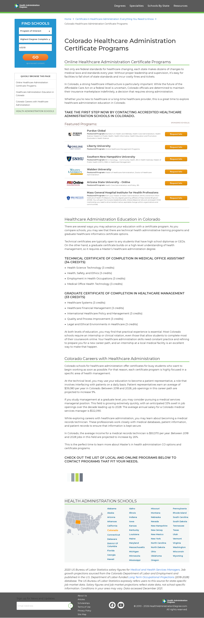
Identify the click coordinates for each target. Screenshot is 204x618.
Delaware (112, 539)
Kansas (133, 526)
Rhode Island (180, 513)
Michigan (134, 551)
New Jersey (157, 530)
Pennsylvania (180, 508)
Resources (180, 5)
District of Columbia (112, 545)
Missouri (155, 508)
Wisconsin (178, 551)
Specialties (136, 5)
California (112, 526)
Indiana (133, 517)
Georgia (111, 555)
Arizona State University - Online (108, 182)
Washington (179, 547)
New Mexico (157, 534)
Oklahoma (156, 556)
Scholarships (84, 603)
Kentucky (134, 530)
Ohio (153, 551)
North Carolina (158, 543)
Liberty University (99, 146)
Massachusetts (137, 547)
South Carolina (180, 517)
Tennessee (178, 526)
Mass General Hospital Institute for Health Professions (122, 192)
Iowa (131, 521)
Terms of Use (84, 607)
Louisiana (134, 534)
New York (156, 538)
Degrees (119, 5)
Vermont (177, 538)
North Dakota (158, 547)
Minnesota (134, 556)
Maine (132, 538)
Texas (176, 530)
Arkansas (112, 521)
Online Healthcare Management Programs (122, 149)
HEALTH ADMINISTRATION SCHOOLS (35, 111)
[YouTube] (121, 605)
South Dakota (180, 521)
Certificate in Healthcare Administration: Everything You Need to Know (114, 19)
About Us (82, 595)
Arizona (111, 517)
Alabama (111, 508)
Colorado (112, 530)
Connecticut (113, 535)
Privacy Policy (84, 610)
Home (68, 19)
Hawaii (110, 559)
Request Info (176, 134)
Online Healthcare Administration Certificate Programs (32, 84)
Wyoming (178, 556)
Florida (110, 550)
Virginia (177, 543)
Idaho (132, 508)
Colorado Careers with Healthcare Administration (32, 103)
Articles (81, 599)
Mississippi (134, 560)
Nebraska (156, 517)
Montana (155, 513)
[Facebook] (112, 605)
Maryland (134, 543)
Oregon (155, 560)
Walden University (99, 169)
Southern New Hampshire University (111, 156)
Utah (175, 534)
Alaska (110, 513)
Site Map (82, 614)
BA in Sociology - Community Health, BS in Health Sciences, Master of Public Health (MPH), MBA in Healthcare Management (124, 161)
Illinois (132, 513)
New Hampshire (159, 526)
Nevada (155, 521)
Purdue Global (96, 130)
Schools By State (158, 5)
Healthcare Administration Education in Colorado (35, 94)
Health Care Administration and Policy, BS (122, 185)
